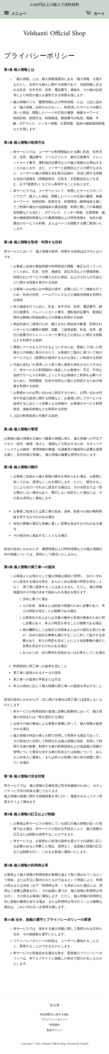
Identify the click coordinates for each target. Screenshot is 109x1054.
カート (99, 13)
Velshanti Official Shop (54, 33)
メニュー (18, 13)
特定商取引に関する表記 (54, 1014)
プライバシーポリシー (54, 1019)
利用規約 (54, 1025)
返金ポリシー (54, 1030)
